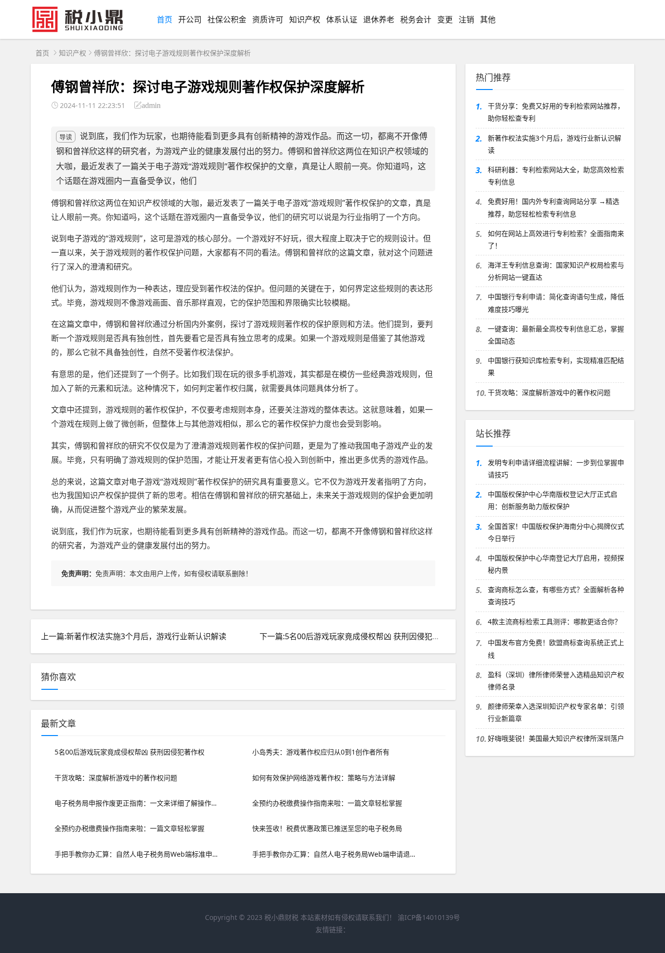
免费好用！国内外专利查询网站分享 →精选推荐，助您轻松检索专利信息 (553, 207)
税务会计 (415, 19)
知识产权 (304, 19)
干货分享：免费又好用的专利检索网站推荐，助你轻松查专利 (556, 112)
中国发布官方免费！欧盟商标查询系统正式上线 (556, 648)
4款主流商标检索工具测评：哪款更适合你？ (554, 621)
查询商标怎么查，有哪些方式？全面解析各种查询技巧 (556, 595)
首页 (164, 19)
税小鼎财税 (281, 917)
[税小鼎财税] (82, 30)
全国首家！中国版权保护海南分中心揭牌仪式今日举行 (556, 532)
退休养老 (378, 19)
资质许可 (267, 19)
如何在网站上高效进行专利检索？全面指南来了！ (556, 239)
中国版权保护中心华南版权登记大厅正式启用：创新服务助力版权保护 (552, 500)
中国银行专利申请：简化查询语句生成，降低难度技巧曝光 (556, 302)
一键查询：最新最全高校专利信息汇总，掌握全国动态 (556, 334)
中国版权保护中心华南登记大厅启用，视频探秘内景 (556, 564)
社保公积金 (226, 19)
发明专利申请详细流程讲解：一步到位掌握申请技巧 (556, 468)
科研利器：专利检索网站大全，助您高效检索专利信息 (556, 175)
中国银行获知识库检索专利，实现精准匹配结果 (556, 366)
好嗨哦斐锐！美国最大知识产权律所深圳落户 (556, 738)
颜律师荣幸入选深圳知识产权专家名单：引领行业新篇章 (556, 712)
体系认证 (341, 19)
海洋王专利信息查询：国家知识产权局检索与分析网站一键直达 (556, 271)
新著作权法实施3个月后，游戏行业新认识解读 (554, 144)
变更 (445, 19)
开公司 (190, 19)
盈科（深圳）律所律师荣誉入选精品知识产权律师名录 (556, 680)
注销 (466, 19)
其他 (488, 19)
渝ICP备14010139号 (429, 917)
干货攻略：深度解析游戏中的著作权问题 (549, 392)
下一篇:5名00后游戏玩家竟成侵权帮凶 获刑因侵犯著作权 (357, 636)
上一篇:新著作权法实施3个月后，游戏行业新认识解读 (133, 636)
